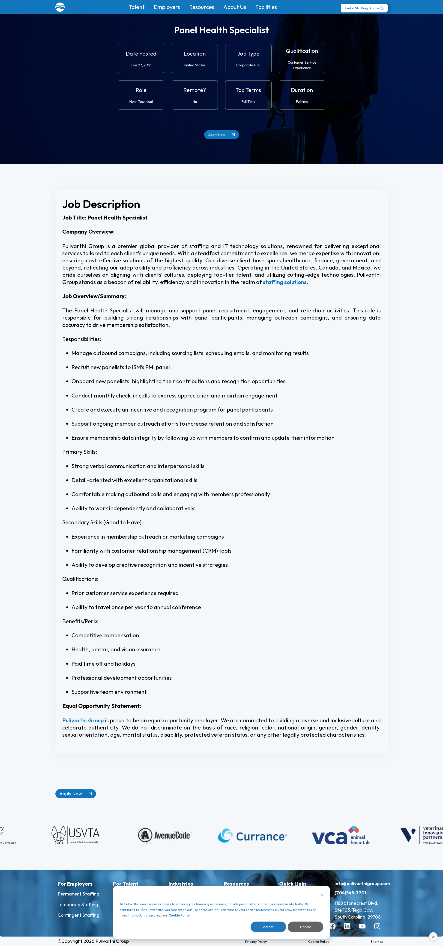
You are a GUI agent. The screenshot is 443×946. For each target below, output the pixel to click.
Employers (167, 6)
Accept (268, 927)
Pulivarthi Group (83, 720)
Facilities (266, 6)
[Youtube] (366, 930)
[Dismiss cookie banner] (321, 895)
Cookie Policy (179, 915)
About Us (234, 6)
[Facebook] (336, 930)
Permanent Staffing (78, 894)
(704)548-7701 (350, 893)
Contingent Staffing (78, 915)
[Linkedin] (351, 930)
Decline (305, 927)
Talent (137, 6)
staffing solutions (285, 282)
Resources (201, 6)
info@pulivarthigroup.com (362, 883)
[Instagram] (381, 930)
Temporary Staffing (78, 904)
